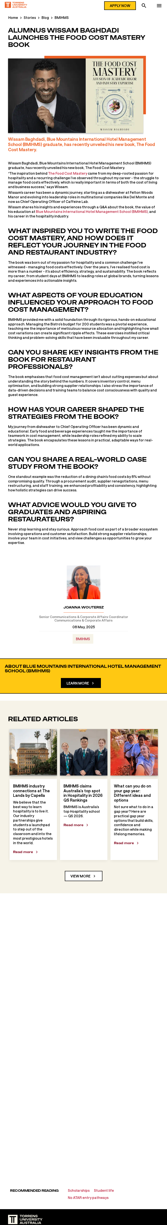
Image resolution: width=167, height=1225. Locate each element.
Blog (45, 17)
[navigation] (159, 6)
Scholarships (79, 1190)
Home (13, 17)
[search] (144, 6)
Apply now (120, 5)
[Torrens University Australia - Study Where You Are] (16, 6)
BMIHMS (62, 17)
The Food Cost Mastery (67, 173)
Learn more (78, 683)
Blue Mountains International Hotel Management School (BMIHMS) (92, 211)
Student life (104, 1190)
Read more (23, 852)
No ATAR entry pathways (88, 1197)
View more (80, 876)
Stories (30, 17)
